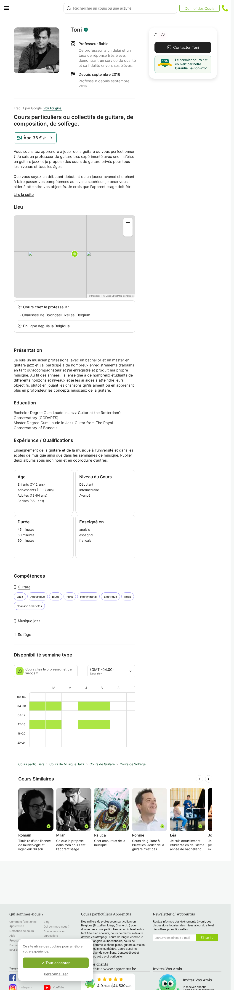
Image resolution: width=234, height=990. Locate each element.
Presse (14, 940)
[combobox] (120, 8)
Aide (12, 935)
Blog (46, 921)
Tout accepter (57, 962)
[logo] (38, 8)
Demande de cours (21, 931)
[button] (163, 34)
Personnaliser (56, 974)
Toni (76, 30)
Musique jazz (29, 621)
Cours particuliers (31, 764)
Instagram (25, 987)
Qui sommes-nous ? (56, 926)
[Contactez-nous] (225, 8)
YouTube (58, 987)
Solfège (24, 634)
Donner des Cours (199, 8)
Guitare (24, 587)
